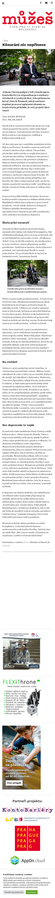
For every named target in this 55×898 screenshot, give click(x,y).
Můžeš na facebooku (39, 3)
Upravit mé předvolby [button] (14, 892)
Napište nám (45, 3)
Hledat (50, 3)
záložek (6, 545)
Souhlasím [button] (31, 892)
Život (6, 41)
